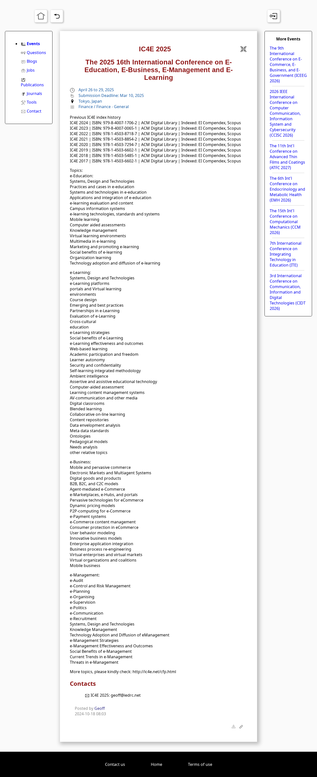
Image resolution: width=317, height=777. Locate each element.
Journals (34, 93)
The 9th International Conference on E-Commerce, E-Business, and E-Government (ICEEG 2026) (288, 64)
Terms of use (200, 764)
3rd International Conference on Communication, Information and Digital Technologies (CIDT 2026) (288, 292)
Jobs (31, 70)
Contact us (115, 764)
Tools (32, 102)
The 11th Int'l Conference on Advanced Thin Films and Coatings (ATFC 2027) (287, 156)
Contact (34, 111)
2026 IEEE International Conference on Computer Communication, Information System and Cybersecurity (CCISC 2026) (285, 113)
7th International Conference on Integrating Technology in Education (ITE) (285, 254)
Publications (32, 85)
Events (33, 43)
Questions (36, 52)
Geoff (99, 708)
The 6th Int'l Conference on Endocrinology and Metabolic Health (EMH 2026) (287, 189)
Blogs (32, 61)
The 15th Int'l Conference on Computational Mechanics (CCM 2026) (285, 221)
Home (156, 764)
